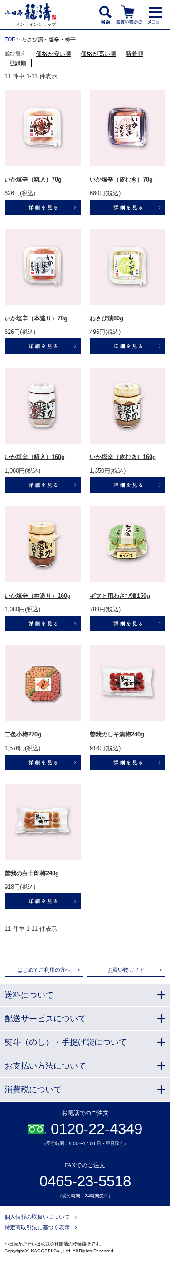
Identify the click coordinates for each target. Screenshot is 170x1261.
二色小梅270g (23, 734)
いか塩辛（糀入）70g (33, 179)
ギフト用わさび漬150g (120, 595)
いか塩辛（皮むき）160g (123, 457)
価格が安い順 (53, 53)
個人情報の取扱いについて (37, 1217)
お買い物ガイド (126, 970)
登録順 (18, 63)
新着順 (134, 53)
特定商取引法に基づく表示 (37, 1227)
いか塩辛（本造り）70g (36, 318)
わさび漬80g (106, 318)
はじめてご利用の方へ (44, 970)
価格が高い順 (98, 53)
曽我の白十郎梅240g (32, 873)
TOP (10, 39)
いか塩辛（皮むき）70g (121, 179)
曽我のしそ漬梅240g (117, 734)
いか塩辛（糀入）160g (35, 457)
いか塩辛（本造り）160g (38, 595)
